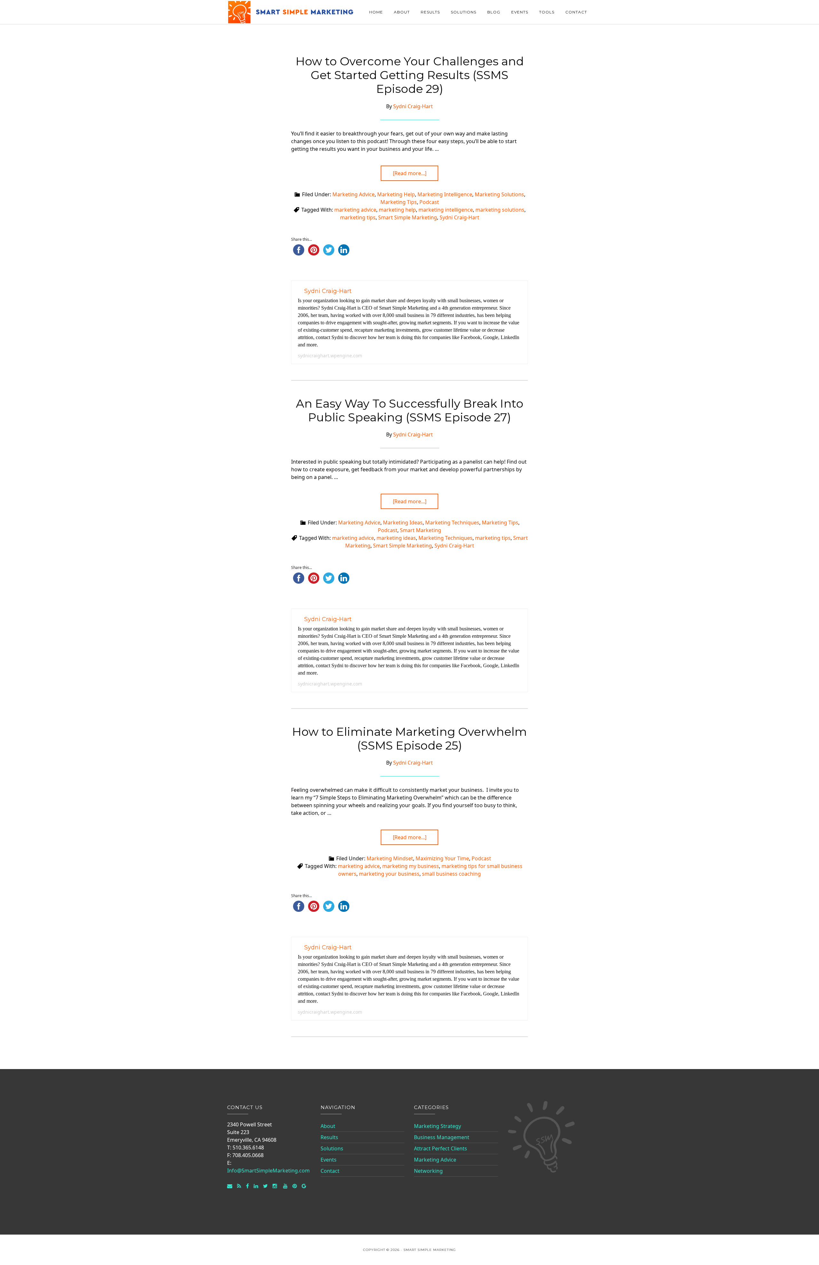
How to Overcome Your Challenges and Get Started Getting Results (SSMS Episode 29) (410, 75)
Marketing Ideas (403, 522)
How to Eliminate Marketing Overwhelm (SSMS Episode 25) (409, 738)
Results (329, 1137)
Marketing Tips (398, 202)
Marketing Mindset (390, 858)
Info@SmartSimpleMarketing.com (268, 1170)
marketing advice (355, 209)
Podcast (429, 202)
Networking (428, 1170)
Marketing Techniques (452, 522)
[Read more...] (409, 173)
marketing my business (410, 866)
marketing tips (358, 217)
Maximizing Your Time (442, 858)
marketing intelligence (445, 209)
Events (329, 1159)
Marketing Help (396, 194)
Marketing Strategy (437, 1126)
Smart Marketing (420, 530)
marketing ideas (396, 537)
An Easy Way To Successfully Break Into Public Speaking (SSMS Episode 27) (409, 410)
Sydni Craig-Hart (459, 217)
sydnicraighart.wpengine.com (330, 356)
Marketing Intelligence (444, 194)
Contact (330, 1170)
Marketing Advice (353, 194)
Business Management (441, 1137)
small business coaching (451, 873)
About (328, 1126)
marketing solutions (499, 209)
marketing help (397, 209)
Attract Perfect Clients (440, 1148)
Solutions (332, 1148)
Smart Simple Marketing (291, 12)
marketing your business (389, 873)
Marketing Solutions (499, 194)
